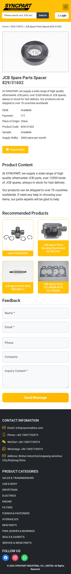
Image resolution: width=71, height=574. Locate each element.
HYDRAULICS (10, 519)
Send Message (35, 398)
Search (43, 15)
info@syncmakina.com (29, 427)
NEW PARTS (17, 26)
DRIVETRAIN (9, 489)
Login (63, 15)
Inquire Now (17, 149)
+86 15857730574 (27, 434)
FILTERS (7, 507)
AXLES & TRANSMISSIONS (18, 477)
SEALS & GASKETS (13, 536)
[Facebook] (5, 557)
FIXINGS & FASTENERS (16, 513)
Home (5, 26)
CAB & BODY (9, 483)
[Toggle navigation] (66, 7)
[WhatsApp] (24, 557)
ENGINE (7, 501)
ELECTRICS (9, 495)
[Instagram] (15, 557)
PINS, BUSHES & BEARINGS (18, 531)
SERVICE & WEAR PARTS (16, 542)
